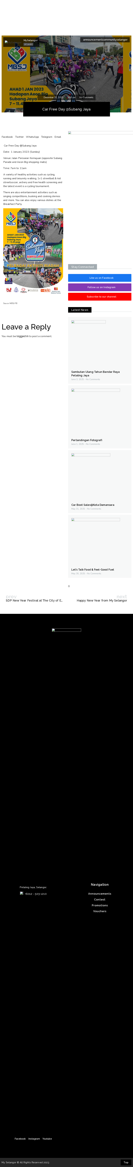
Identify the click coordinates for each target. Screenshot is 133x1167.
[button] (99, 278)
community (109, 39)
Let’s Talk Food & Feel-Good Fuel (92, 569)
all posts (28, 44)
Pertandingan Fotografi (86, 440)
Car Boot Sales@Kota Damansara (92, 504)
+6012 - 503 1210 (36, 893)
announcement (92, 39)
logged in (22, 336)
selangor (122, 39)
